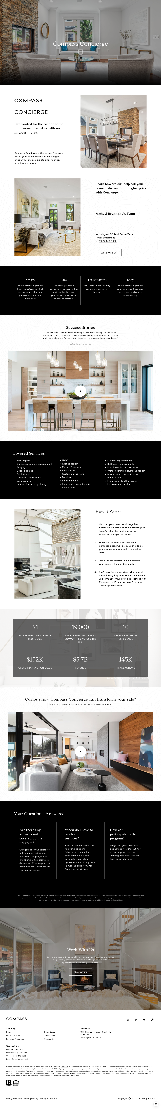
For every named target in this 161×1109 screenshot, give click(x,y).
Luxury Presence (48, 1098)
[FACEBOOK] (120, 1019)
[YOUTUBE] (144, 1019)
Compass (64, 1067)
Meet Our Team (13, 1035)
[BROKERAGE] (152, 1019)
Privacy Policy (147, 1098)
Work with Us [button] (108, 252)
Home (8, 1032)
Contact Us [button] (80, 972)
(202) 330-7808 (20, 1053)
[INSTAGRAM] (128, 1019)
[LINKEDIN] (136, 1019)
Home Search (50, 1032)
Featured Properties (15, 1039)
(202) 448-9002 (108, 241)
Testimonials (49, 1035)
